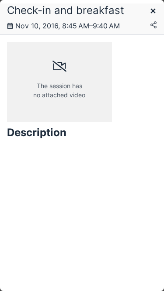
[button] (153, 11)
